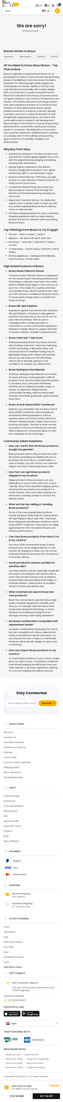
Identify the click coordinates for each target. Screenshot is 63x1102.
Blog (6, 836)
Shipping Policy (11, 767)
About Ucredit (11, 821)
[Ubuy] (14, 5)
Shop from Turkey (14, 1067)
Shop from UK (31, 1054)
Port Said (8, 947)
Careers (8, 831)
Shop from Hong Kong (37, 1058)
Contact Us (10, 737)
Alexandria (9, 931)
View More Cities (13, 967)
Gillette (40, 56)
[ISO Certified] (32, 1039)
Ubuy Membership (13, 777)
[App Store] (12, 1014)
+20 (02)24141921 (16, 1000)
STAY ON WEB (17, 1096)
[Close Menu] (3, 6)
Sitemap (8, 752)
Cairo (7, 926)
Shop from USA (13, 1054)
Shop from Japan (14, 1058)
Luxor (6, 962)
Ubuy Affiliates (11, 841)
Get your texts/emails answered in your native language (33, 989)
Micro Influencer (12, 772)
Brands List (9, 801)
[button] (39, 5)
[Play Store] (30, 1014)
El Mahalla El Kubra (14, 957)
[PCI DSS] (10, 1040)
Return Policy (10, 811)
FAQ (6, 816)
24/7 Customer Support (25, 983)
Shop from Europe (36, 1067)
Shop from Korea (14, 1063)
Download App (12, 795)
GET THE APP (46, 1096)
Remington (24, 56)
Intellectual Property (15, 747)
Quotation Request (14, 742)
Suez (6, 952)
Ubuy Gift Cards (12, 826)
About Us (8, 732)
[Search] (57, 10)
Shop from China (35, 1063)
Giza (6, 936)
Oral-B (53, 56)
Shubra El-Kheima (13, 942)
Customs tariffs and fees (17, 762)
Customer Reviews (13, 806)
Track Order (10, 757)
